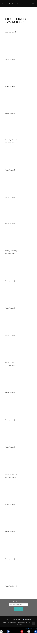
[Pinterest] (21, 631)
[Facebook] (8, 631)
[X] (15, 631)
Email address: (18, 602)
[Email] (28, 631)
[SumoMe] (35, 631)
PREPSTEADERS (10, 4)
